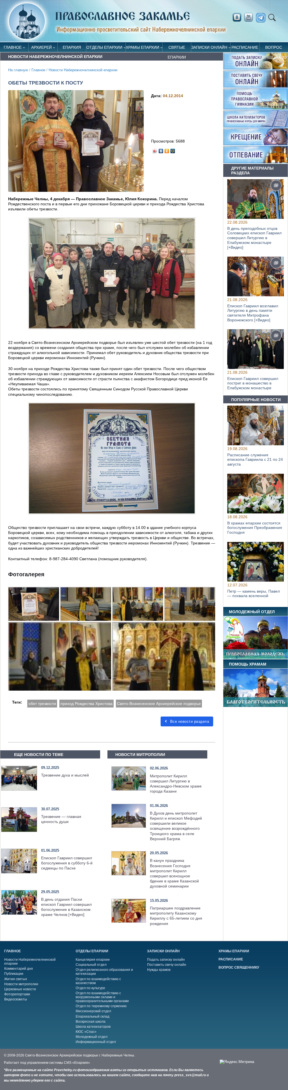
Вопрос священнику (273, 48)
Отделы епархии (104, 47)
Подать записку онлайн (166, 960)
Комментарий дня (18, 969)
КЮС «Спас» (86, 1032)
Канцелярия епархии (93, 960)
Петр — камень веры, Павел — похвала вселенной (253, 593)
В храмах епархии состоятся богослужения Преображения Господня (254, 528)
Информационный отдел (96, 1042)
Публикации (13, 974)
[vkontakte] (237, 17)
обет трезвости (42, 703)
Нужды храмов (158, 970)
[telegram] (262, 18)
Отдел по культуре (90, 988)
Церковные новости (20, 989)
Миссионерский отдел (93, 1011)
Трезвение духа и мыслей (65, 775)
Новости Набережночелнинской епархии (83, 70)
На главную (18, 70)
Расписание (244, 47)
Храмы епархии (142, 47)
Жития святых (15, 979)
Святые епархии (177, 48)
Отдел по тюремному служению (101, 1006)
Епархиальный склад (92, 1016)
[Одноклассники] (167, 149)
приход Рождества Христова (86, 703)
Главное (13, 47)
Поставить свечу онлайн (166, 965)
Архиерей (41, 47)
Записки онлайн (209, 47)
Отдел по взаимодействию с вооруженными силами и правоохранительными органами (102, 997)
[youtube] (250, 17)
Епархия (72, 47)
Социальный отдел (91, 965)
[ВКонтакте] (161, 149)
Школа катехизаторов (93, 1027)
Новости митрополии (21, 984)
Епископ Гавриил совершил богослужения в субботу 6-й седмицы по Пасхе (67, 863)
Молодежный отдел (91, 1037)
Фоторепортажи (17, 994)
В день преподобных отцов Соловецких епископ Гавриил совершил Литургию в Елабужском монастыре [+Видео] (254, 238)
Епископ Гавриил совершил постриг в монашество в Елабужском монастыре (252, 383)
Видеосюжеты (15, 999)
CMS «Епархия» (77, 1063)
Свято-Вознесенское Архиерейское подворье (159, 703)
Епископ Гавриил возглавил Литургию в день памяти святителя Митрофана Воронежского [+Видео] (252, 313)
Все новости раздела (189, 721)
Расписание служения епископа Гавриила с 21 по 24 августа (255, 460)
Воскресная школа (90, 1022)
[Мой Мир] (173, 149)
